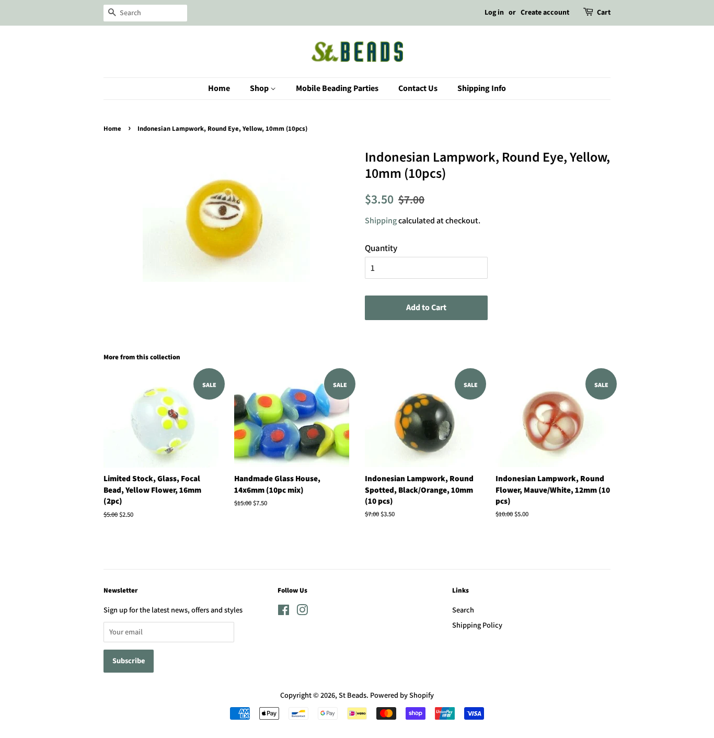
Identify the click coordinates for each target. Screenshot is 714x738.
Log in (494, 12)
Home (219, 88)
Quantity (381, 248)
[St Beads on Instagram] (302, 612)
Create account (545, 12)
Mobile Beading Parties (337, 88)
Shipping (381, 220)
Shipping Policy (477, 625)
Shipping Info (481, 88)
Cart (604, 12)
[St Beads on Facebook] (284, 612)
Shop (260, 88)
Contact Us (417, 88)
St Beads (352, 695)
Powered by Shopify (402, 695)
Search (463, 610)
